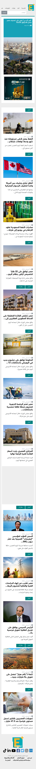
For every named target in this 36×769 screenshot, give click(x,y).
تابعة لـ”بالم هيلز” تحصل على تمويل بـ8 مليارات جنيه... (19, 676)
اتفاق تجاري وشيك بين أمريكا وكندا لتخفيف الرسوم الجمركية (19, 184)
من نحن (29, 758)
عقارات (21, 286)
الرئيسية (24, 8)
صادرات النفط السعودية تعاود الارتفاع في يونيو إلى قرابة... (19, 229)
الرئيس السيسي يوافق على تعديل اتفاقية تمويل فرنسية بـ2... (20, 630)
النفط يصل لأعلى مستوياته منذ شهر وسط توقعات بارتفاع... (18, 140)
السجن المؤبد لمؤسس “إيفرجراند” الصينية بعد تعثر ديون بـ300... (20, 539)
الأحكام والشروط (9, 758)
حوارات (13, 8)
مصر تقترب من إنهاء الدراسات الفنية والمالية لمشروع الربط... (19, 584)
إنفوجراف (7, 8)
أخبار (18, 8)
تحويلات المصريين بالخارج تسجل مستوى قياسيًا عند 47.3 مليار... (18, 720)
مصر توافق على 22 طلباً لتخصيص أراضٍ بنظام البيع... (19, 273)
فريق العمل (20, 758)
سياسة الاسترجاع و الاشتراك (21, 760)
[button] (17, 71)
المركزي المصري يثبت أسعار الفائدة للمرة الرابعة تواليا (20, 452)
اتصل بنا (7, 760)
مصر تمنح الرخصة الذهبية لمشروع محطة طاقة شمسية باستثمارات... (20, 407)
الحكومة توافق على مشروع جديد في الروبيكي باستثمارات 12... (18, 361)
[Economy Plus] (31, 7)
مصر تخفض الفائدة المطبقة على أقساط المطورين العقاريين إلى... (18, 317)
